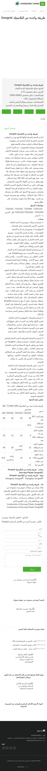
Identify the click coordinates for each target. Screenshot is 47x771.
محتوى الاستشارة (36, 551)
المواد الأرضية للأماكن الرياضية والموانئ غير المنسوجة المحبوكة (23, 705)
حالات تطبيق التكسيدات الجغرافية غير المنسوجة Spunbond (23, 645)
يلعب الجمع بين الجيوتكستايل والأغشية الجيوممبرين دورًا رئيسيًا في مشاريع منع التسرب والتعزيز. (23, 641)
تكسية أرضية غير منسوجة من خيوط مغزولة (28, 600)
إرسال (32, 569)
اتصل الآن (40, 111)
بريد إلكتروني (29, 111)
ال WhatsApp (6, 111)
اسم (40, 529)
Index (27, 766)
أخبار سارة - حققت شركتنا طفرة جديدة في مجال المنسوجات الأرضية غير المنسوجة (23, 649)
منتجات (34, 11)
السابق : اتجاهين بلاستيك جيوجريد (15, 517)
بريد (40, 536)
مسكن (42, 11)
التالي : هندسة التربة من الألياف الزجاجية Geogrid (21, 522)
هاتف (17, 111)
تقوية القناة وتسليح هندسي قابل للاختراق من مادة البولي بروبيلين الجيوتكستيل (23, 676)
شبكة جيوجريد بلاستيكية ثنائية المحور (31, 629)
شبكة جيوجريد (23, 11)
